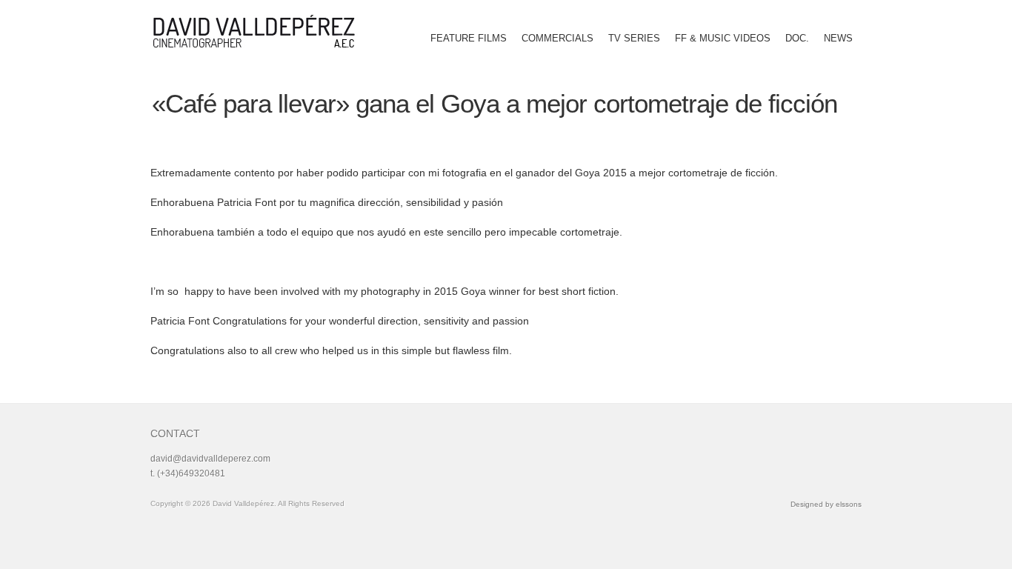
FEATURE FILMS (468, 38)
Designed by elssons (826, 504)
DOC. (797, 38)
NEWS (838, 38)
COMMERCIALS (557, 38)
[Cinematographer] (259, 31)
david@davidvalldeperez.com (210, 458)
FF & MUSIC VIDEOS (722, 38)
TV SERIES (634, 38)
